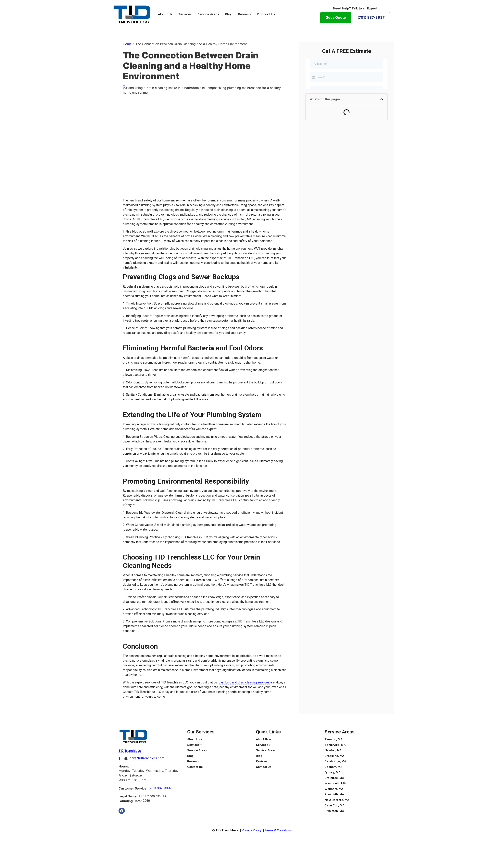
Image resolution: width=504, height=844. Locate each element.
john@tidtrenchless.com (146, 758)
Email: (123, 758)
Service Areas (208, 14)
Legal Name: (128, 796)
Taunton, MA (333, 739)
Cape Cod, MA (334, 805)
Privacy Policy (252, 830)
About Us (165, 14)
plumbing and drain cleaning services (244, 682)
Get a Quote (336, 17)
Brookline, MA (334, 756)
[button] (381, 99)
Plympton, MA (334, 811)
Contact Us (266, 14)
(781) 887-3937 (371, 17)
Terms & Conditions (278, 830)
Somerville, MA (335, 745)
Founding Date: (130, 800)
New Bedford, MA (337, 800)
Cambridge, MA (335, 761)
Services (185, 14)
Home (127, 44)
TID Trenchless (130, 751)
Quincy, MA (332, 772)
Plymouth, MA (334, 794)
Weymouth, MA (335, 783)
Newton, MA (333, 750)
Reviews (244, 14)
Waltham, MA (334, 789)
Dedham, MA (333, 767)
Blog (228, 14)
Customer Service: (133, 788)
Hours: (124, 766)
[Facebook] (122, 811)
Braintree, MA (334, 778)
